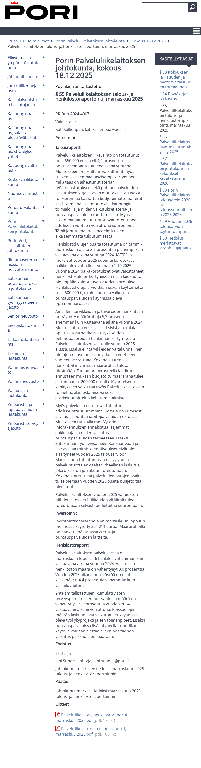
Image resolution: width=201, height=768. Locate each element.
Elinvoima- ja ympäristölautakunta (23, 62)
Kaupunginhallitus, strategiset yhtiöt (22, 151)
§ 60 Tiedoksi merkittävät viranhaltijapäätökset (175, 245)
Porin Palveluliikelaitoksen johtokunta (90, 41)
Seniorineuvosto (23, 316)
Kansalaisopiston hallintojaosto (22, 102)
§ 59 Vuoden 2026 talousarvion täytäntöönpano (176, 226)
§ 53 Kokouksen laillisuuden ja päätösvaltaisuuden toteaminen (175, 79)
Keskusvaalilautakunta (23, 182)
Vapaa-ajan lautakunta (18, 393)
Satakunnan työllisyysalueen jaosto (22, 302)
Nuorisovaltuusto (23, 196)
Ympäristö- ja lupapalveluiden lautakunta (22, 409)
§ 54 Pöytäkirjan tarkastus (174, 96)
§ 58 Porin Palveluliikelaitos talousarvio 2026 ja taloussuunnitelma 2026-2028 (176, 202)
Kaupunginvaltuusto (22, 168)
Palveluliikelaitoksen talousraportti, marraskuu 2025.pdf (90, 731)
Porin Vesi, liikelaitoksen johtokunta (19, 245)
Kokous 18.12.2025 (148, 41)
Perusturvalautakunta (23, 210)
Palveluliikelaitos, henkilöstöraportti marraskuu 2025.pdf (91, 717)
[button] (192, 7)
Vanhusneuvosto (23, 381)
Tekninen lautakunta (17, 356)
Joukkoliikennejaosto (22, 88)
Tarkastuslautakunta (23, 342)
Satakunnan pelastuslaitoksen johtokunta (23, 283)
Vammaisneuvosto (23, 370)
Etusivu (14, 41)
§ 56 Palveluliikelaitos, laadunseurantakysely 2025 (175, 144)
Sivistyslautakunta (23, 328)
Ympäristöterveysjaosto (23, 426)
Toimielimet (38, 41)
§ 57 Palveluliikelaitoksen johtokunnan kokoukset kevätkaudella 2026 (176, 171)
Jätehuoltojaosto (23, 76)
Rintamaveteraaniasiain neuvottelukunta (23, 264)
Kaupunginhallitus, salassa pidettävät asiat (22, 132)
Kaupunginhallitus (22, 116)
